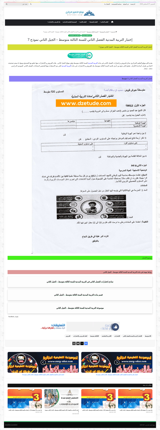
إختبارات (116, 336)
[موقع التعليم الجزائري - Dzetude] (80, 13)
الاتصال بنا (107, 4)
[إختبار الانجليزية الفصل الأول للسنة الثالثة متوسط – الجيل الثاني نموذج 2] (61, 398)
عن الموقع (126, 4)
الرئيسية (132, 4)
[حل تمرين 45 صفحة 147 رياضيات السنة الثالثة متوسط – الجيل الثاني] (98, 398)
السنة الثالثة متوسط (92, 32)
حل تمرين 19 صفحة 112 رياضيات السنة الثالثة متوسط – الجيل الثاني (25, 410)
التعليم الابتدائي (104, 22)
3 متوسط (148, 336)
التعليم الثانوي (83, 22)
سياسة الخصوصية (116, 4)
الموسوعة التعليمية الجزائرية (70, 22)
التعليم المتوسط (94, 22)
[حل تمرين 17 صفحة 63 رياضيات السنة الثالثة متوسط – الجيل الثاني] (135, 398)
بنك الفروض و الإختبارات (54, 22)
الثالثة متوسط (94, 336)
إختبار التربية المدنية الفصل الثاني (132, 336)
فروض (67, 336)
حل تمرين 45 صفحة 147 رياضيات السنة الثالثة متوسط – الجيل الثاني (99, 410)
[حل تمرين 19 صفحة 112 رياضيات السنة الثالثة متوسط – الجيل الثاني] (25, 398)
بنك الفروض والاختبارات (79, 336)
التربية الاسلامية (106, 336)
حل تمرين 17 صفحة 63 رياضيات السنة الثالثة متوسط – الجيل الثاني (136, 410)
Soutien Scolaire (11, 424)
